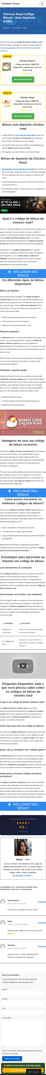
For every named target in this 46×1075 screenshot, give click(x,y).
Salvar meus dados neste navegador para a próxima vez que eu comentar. (22, 1052)
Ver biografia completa (21, 875)
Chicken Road (33, 45)
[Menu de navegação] (41, 3)
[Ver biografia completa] (32, 875)
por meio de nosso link (25, 135)
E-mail (5, 999)
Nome (5, 989)
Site (3, 1008)
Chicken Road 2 (6, 48)
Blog (24, 28)
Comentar (41, 902)
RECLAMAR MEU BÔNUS (23, 79)
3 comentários (16, 28)
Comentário (7, 1018)
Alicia (7, 28)
